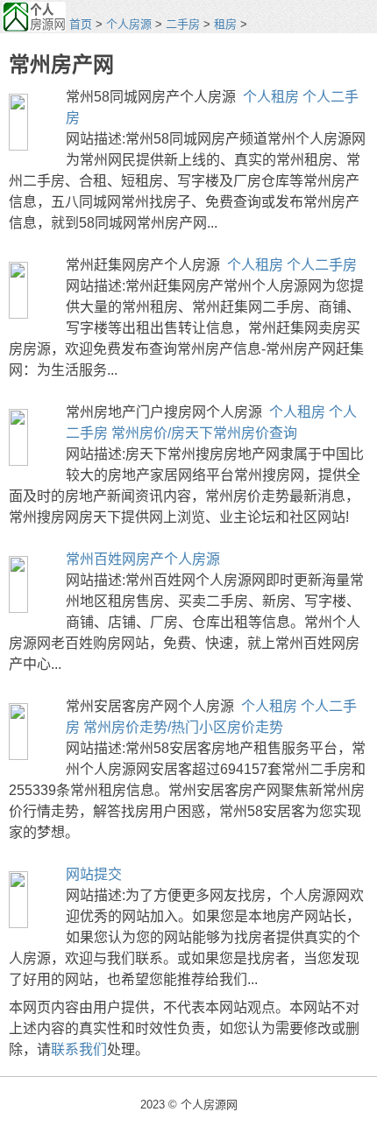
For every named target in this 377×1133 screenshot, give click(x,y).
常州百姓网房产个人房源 (143, 559)
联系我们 (79, 1049)
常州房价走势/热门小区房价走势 (183, 727)
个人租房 (271, 96)
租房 (225, 24)
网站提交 (94, 874)
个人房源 (129, 24)
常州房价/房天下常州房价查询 (204, 433)
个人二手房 (322, 264)
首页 (80, 24)
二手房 (183, 24)
